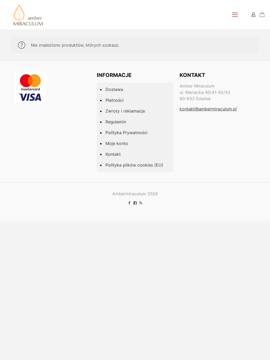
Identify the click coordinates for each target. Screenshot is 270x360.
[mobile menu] (234, 14)
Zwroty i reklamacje (125, 111)
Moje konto (116, 143)
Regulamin (115, 121)
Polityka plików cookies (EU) (134, 165)
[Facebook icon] (130, 202)
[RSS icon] (141, 202)
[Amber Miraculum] (28, 14)
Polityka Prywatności (126, 132)
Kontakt (113, 154)
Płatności (114, 100)
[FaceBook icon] (135, 202)
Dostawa (114, 89)
